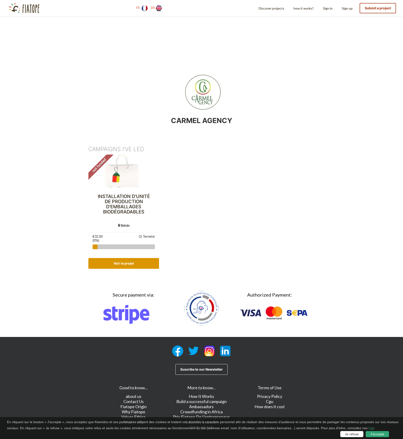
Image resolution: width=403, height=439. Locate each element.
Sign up (347, 8)
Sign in (328, 8)
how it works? (304, 8)
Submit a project (378, 8)
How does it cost (269, 406)
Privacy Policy (269, 396)
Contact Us (133, 401)
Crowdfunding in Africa (201, 411)
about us (133, 396)
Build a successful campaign (201, 401)
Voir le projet (124, 263)
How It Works (201, 396)
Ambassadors (201, 406)
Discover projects (271, 8)
